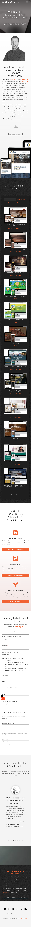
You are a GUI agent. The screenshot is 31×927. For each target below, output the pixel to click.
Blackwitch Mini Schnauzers (15, 390)
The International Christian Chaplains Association (15, 486)
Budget (4, 694)
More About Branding (15, 549)
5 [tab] (15, 840)
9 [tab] (22, 840)
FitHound (15, 438)
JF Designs (25, 79)
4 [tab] (13, 840)
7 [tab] (19, 840)
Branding (21, 199)
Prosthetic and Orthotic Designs (15, 225)
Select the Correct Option (9, 739)
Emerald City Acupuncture (15, 249)
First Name (5, 639)
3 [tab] (11, 840)
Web (19, 202)
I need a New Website (15, 575)
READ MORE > (22, 821)
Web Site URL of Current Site (9, 688)
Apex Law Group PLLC (15, 273)
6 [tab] (17, 840)
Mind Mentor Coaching (15, 462)
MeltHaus (15, 343)
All (7, 199)
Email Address (6, 675)
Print (8, 202)
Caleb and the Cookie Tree (15, 296)
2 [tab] (10, 840)
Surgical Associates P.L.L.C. (15, 367)
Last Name (5, 645)
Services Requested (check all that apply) (13, 658)
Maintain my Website (16, 601)
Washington (25, 81)
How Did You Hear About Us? (10, 701)
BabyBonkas (15, 415)
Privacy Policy (24, 918)
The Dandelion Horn (15, 320)
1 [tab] (8, 840)
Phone (3, 681)
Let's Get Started (15, 134)
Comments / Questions (8, 723)
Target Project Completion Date (10, 652)
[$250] (2, 696)
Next (20, 494)
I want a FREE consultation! (15, 897)
